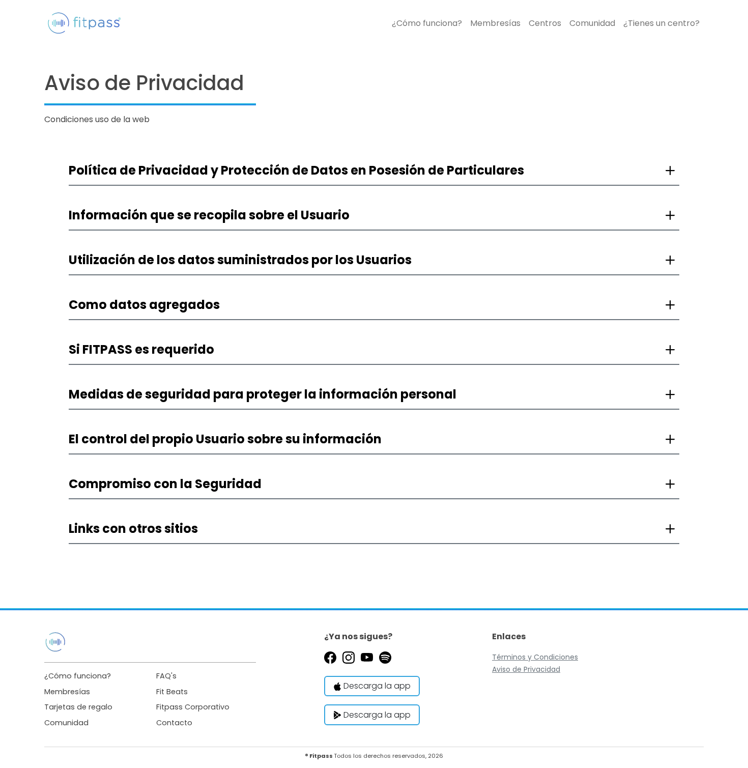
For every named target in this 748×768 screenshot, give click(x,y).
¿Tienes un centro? (661, 23)
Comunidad (592, 23)
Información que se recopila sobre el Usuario (209, 215)
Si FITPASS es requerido (141, 349)
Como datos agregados (144, 304)
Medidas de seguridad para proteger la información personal (262, 394)
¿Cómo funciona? (427, 23)
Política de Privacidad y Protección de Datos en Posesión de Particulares (296, 170)
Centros (545, 23)
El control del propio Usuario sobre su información (225, 439)
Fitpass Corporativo (192, 707)
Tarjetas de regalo (78, 707)
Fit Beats (172, 692)
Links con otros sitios (133, 528)
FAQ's (166, 676)
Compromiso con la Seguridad (165, 483)
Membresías (495, 23)
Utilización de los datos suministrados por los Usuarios (240, 259)
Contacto (174, 723)
